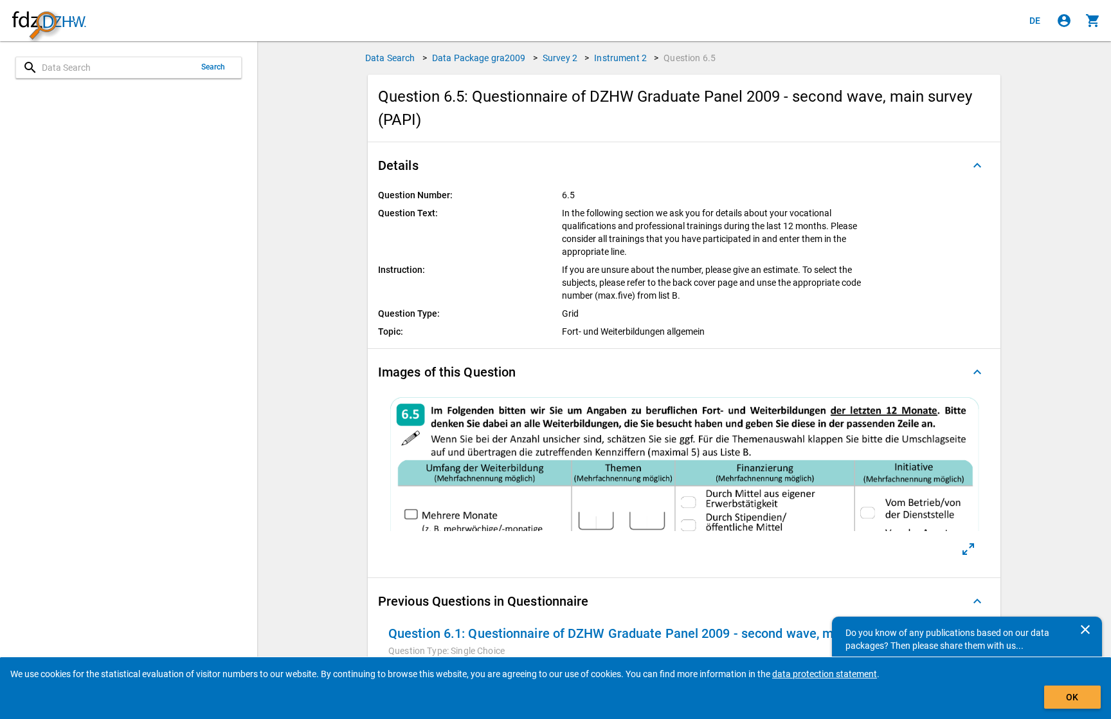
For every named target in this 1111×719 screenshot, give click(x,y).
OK (1072, 697)
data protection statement (824, 674)
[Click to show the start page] (49, 21)
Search (213, 66)
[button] (684, 165)
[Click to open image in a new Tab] (968, 549)
